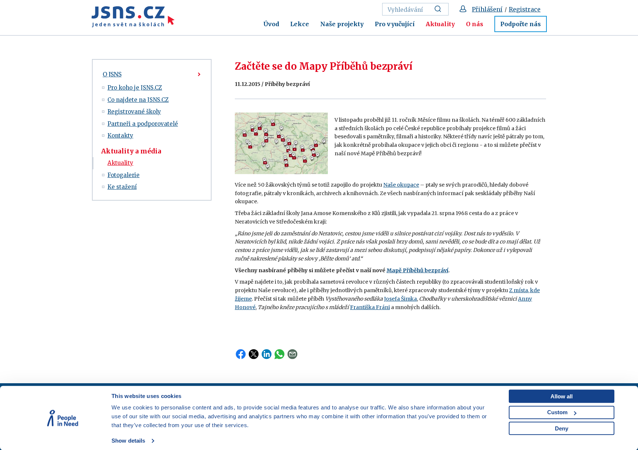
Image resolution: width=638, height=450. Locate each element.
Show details (128, 440)
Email (292, 354)
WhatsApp (279, 354)
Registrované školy (134, 111)
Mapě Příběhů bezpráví (417, 270)
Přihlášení (487, 9)
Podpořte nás (520, 24)
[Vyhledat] (440, 9)
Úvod (271, 24)
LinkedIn (266, 354)
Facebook (241, 354)
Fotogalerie (123, 175)
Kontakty (120, 135)
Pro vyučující (395, 24)
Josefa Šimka (400, 298)
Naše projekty (342, 24)
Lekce (299, 24)
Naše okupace (401, 184)
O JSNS (112, 74)
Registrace (525, 9)
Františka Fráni (370, 307)
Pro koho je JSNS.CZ (134, 87)
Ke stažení (122, 186)
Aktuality (440, 24)
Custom (557, 412)
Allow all (561, 396)
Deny (561, 428)
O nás (474, 24)
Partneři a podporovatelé (142, 123)
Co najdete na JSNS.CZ (138, 99)
